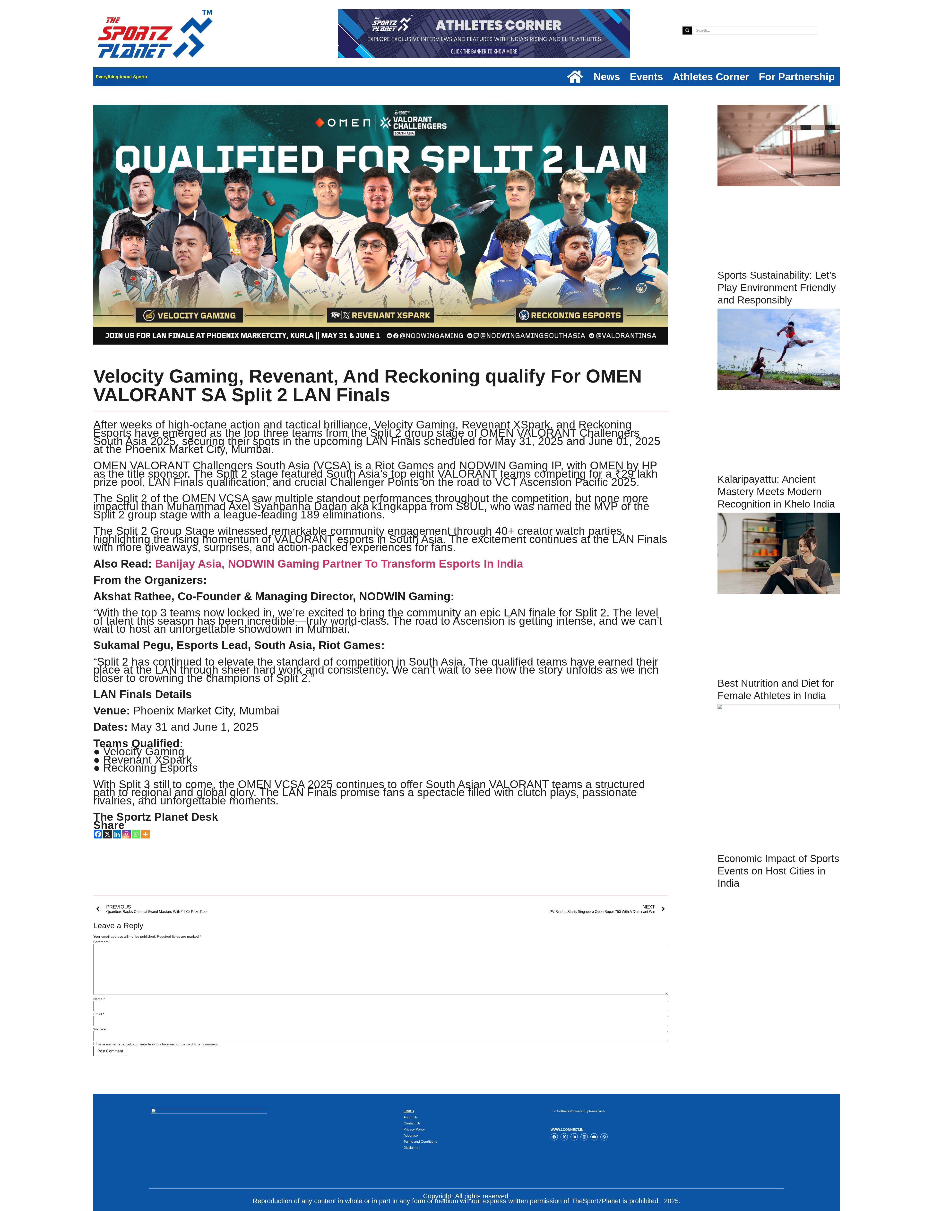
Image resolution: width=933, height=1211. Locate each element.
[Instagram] (126, 834)
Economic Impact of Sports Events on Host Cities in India (778, 871)
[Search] (687, 31)
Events (646, 76)
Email (98, 1014)
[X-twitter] (564, 1136)
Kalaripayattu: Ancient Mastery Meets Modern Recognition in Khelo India (776, 491)
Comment (102, 942)
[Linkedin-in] (574, 1136)
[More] (145, 834)
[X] (107, 834)
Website (99, 1029)
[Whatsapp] (136, 834)
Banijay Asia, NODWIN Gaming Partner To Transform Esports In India (339, 563)
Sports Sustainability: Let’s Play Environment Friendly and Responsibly (776, 287)
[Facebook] (98, 834)
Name (99, 999)
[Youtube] (594, 1136)
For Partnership (797, 76)
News (607, 76)
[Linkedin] (117, 834)
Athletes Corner (711, 76)
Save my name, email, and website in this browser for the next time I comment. (158, 1044)
